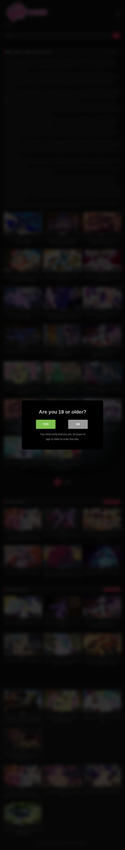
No (78, 424)
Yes (46, 424)
